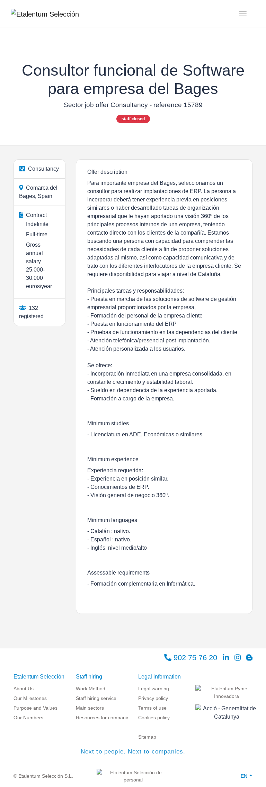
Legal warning (153, 688)
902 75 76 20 (194, 657)
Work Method (90, 688)
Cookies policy (154, 717)
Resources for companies (104, 717)
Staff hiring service (96, 698)
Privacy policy (153, 698)
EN (244, 776)
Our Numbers (28, 717)
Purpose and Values (35, 708)
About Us (24, 688)
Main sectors (90, 708)
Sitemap (147, 737)
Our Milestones (30, 698)
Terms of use (152, 708)
